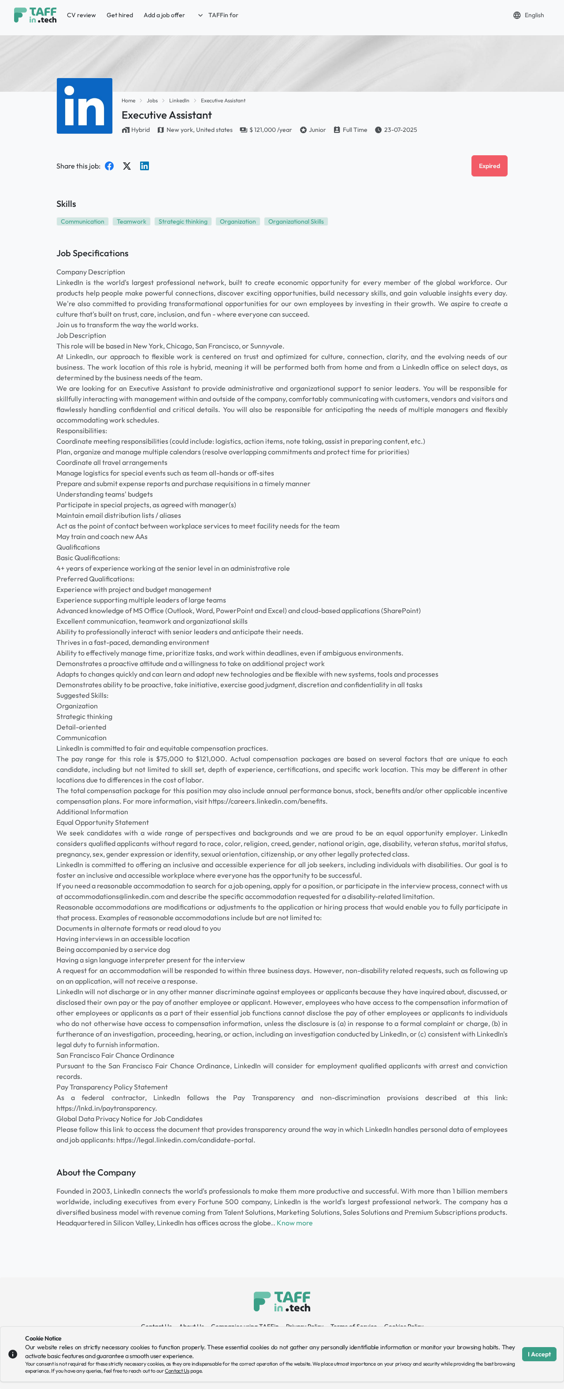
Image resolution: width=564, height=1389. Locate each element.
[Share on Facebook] (109, 166)
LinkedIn (179, 100)
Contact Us (177, 1370)
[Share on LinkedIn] (144, 166)
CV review (81, 15)
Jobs (152, 100)
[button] (217, 15)
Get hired (120, 15)
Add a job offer (164, 15)
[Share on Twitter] (127, 166)
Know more (295, 1222)
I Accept (539, 1354)
